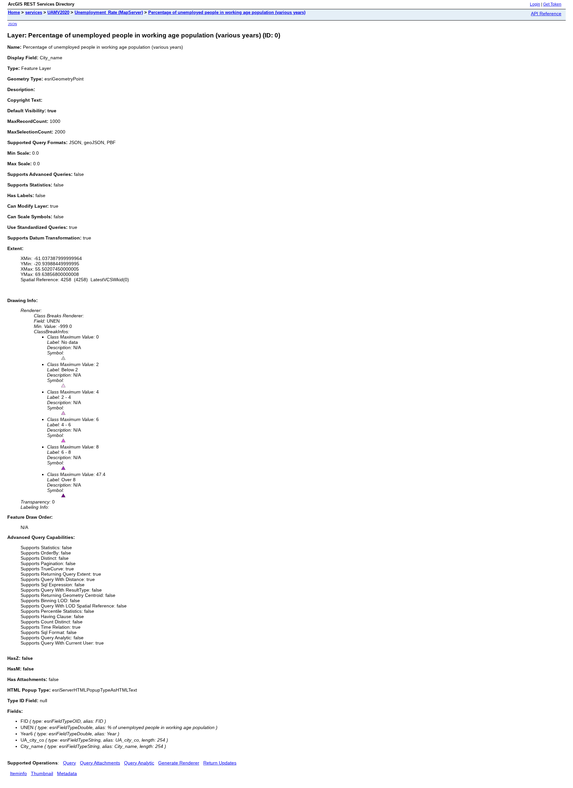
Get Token (552, 4)
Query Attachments (100, 762)
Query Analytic (139, 762)
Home (14, 12)
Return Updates (219, 762)
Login (535, 4)
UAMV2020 (58, 12)
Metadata (67, 773)
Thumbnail (42, 773)
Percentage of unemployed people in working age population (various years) (226, 12)
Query (69, 762)
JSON (12, 24)
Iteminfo (18, 773)
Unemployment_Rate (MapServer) (109, 12)
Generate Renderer (178, 762)
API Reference (546, 13)
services (33, 12)
